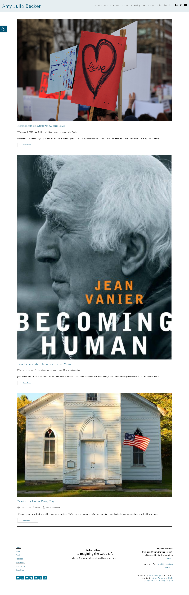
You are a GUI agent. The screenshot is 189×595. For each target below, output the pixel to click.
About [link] (18, 551)
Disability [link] (41, 370)
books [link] (170, 558)
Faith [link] (40, 132)
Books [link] (18, 555)
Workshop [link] (20, 562)
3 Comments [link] (55, 370)
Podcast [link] (19, 559)
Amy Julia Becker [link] (71, 132)
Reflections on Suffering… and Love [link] (41, 126)
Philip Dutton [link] (166, 581)
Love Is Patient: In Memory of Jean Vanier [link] (45, 364)
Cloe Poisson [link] (159, 578)
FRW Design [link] (155, 575)
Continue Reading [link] (29, 144)
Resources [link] (20, 566)
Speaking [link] (20, 570)
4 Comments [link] (53, 132)
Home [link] (18, 547)
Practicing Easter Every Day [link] (36, 501)
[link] (3, 29)
